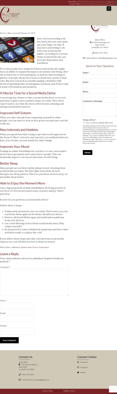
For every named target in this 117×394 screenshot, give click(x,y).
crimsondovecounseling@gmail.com (104, 2)
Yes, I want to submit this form (99, 123)
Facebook (84, 362)
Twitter (83, 372)
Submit (88, 152)
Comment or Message (92, 101)
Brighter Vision (69, 391)
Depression (44, 247)
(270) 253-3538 (87, 4)
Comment (5, 267)
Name (3, 300)
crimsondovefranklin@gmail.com (105, 4)
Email (3, 313)
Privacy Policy (47, 391)
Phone (85, 91)
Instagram (84, 367)
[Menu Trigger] (109, 8)
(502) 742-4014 (83, 2)
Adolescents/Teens (29, 247)
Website (3, 326)
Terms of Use (89, 120)
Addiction (15, 247)
